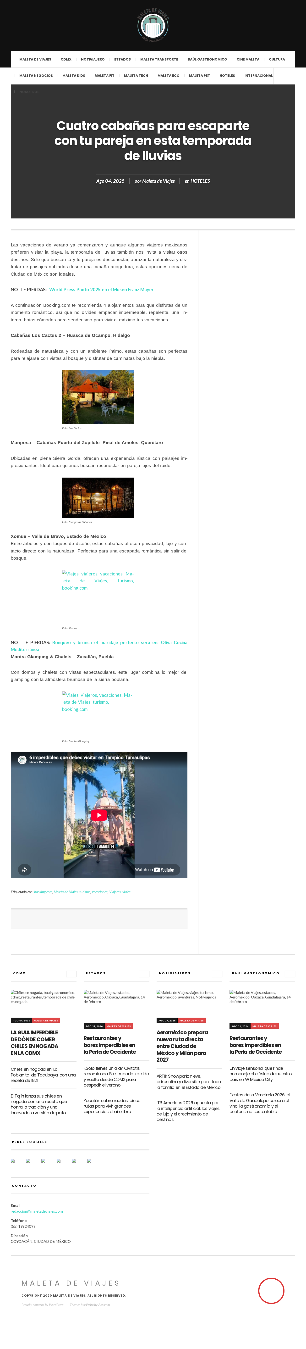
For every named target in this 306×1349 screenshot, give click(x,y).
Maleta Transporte (159, 59)
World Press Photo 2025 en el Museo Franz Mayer (101, 289)
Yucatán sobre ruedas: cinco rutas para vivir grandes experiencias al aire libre (112, 1106)
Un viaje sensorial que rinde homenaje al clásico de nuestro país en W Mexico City (261, 1073)
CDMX (66, 59)
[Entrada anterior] (55, 919)
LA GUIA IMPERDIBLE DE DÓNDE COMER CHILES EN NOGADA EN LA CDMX (34, 1043)
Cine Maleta (248, 59)
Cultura (277, 59)
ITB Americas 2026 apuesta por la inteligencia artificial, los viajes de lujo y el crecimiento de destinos (188, 1111)
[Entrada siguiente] (143, 919)
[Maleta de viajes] (153, 25)
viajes (126, 892)
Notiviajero (93, 59)
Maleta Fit (105, 75)
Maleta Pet (199, 75)
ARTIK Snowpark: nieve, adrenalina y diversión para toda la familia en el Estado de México (189, 1081)
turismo (84, 892)
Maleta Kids (73, 75)
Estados (122, 59)
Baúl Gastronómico (207, 59)
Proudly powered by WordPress (42, 1305)
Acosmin (104, 1305)
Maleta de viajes (35, 59)
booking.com (43, 892)
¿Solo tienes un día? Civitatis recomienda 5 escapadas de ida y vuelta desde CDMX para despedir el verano (116, 1076)
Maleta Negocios (36, 75)
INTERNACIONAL (259, 75)
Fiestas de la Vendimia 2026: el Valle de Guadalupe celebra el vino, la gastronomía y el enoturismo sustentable (260, 1103)
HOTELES (227, 75)
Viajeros (115, 892)
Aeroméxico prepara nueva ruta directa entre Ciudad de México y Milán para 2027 (182, 1046)
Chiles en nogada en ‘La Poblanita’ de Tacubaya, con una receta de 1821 (43, 1074)
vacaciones (100, 892)
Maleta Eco (169, 75)
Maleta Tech (136, 75)
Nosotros (29, 91)
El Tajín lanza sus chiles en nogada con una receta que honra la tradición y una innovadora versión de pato (39, 1104)
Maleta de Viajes (158, 181)
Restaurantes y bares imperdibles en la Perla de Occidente (110, 1045)
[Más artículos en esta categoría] (71, 974)
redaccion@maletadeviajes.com (37, 1211)
